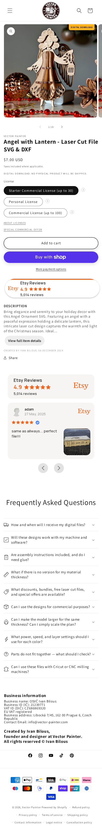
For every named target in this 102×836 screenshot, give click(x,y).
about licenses (15, 222)
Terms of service (52, 815)
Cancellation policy (79, 822)
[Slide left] (40, 126)
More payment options (51, 269)
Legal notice (54, 822)
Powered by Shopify (55, 807)
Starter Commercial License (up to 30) (41, 190)
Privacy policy (28, 815)
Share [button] (13, 358)
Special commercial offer (23, 229)
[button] (9, 10)
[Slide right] (61, 126)
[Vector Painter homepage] (51, 10)
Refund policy (81, 807)
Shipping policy (77, 815)
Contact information (28, 822)
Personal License (23, 201)
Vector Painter (31, 807)
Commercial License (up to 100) (35, 213)
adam (29, 409)
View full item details (24, 340)
